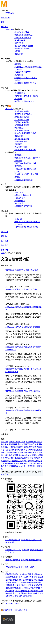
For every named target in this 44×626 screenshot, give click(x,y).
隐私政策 (16, 567)
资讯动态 (4, 232)
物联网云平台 (16, 577)
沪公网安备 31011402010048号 (15, 610)
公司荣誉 (24, 540)
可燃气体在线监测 (24, 585)
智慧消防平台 (10, 585)
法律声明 (9, 567)
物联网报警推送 (11, 574)
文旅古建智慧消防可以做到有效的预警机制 (22, 327)
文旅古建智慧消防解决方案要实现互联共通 (22, 391)
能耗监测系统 (16, 580)
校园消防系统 (31, 466)
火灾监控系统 (24, 455)
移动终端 (25, 550)
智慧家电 (24, 560)
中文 (7, 13)
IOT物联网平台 (17, 588)
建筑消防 (31, 461)
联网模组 (9, 550)
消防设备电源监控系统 (27, 447)
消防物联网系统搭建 (34, 583)
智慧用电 (12, 450)
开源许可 (32, 567)
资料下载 (4, 241)
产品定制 (11, 552)
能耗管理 (18, 458)
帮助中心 (4, 236)
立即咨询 (4, 474)
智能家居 (16, 560)
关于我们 (4, 245)
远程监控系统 (28, 577)
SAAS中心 (17, 550)
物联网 (15, 455)
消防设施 (19, 463)
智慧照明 (12, 466)
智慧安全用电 (31, 442)
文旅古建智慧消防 (18, 583)
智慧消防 (4, 442)
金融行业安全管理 (10, 461)
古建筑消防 (22, 461)
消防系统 (8, 455)
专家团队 (32, 540)
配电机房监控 (8, 458)
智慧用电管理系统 (30, 580)
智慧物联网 (30, 450)
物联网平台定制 (15, 444)
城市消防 (36, 463)
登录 (3, 250)
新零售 (39, 560)
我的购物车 (5, 18)
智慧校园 (25, 458)
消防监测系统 (28, 453)
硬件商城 (4, 27)
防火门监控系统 (11, 447)
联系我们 (11, 542)
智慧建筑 (33, 455)
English (11, 13)
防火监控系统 (22, 593)
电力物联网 (20, 466)
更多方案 (9, 109)
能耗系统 (21, 442)
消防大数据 (27, 463)
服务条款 (24, 567)
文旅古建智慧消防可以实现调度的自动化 (21, 289)
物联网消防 (20, 450)
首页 (3, 22)
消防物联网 (13, 442)
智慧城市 (38, 450)
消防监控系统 (17, 453)
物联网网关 (26, 444)
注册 (7, 250)
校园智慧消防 (6, 453)
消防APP (36, 588)
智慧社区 (32, 560)
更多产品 (9, 29)
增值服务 (33, 550)
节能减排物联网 (25, 574)
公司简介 (9, 540)
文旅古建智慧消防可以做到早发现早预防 (21, 270)
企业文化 (16, 540)
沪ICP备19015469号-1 (14, 603)
